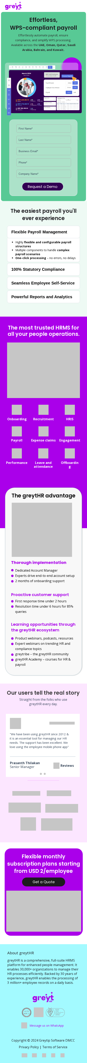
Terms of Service (54, 1047)
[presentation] (41, 774)
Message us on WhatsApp (47, 1025)
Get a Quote (44, 881)
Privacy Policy (29, 1047)
